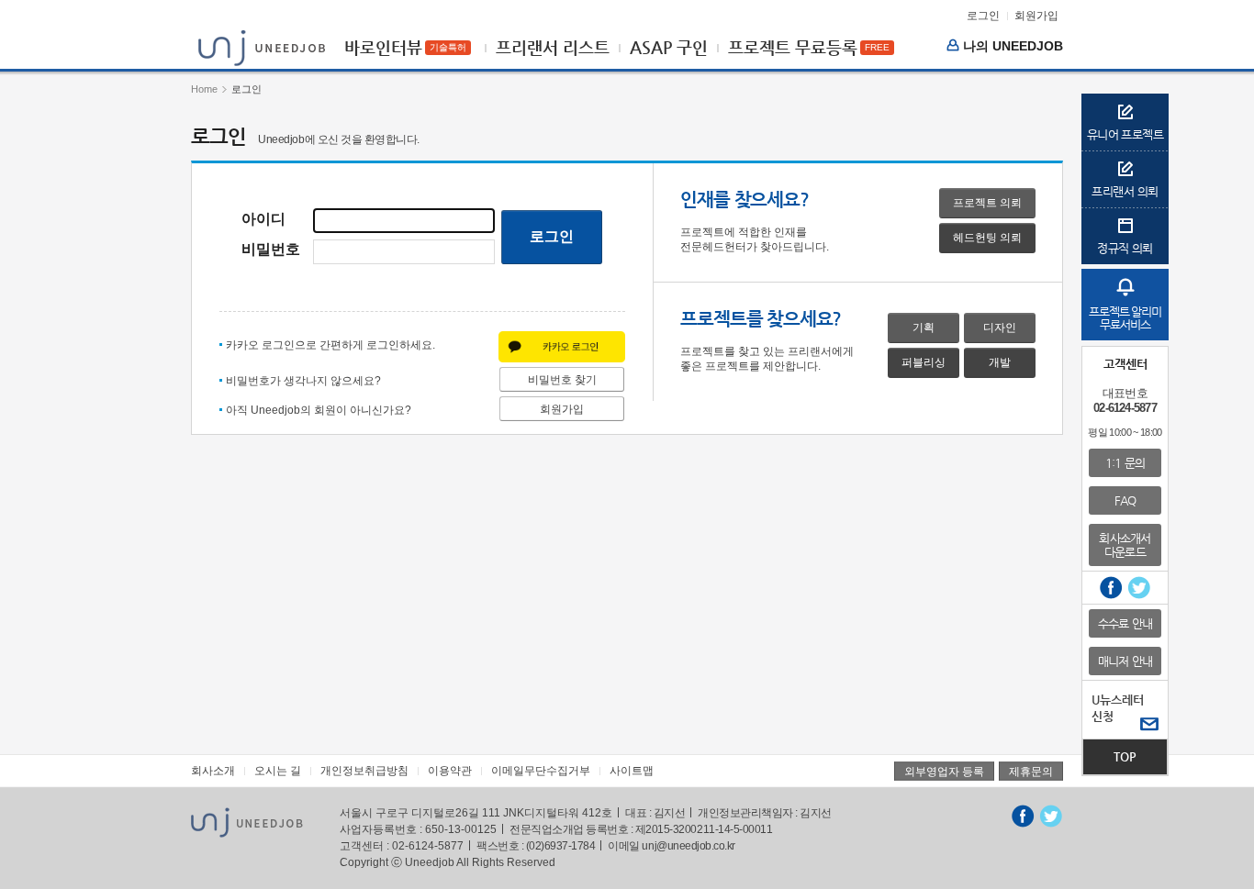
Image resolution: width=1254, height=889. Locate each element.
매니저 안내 (1125, 661)
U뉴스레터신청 (1118, 708)
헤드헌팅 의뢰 (987, 237)
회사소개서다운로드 (1124, 545)
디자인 (999, 327)
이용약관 (450, 770)
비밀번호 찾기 (562, 379)
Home (204, 89)
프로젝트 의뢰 (987, 202)
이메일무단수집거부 (540, 770)
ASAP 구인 (669, 48)
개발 (1000, 362)
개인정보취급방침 (364, 770)
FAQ (1125, 500)
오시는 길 (277, 770)
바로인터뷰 (383, 48)
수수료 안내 (1125, 623)
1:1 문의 (1125, 463)
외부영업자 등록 (944, 771)
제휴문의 (1031, 771)
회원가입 (1036, 15)
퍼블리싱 (923, 362)
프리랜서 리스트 (553, 48)
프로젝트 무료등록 (792, 48)
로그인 (983, 15)
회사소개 (213, 770)
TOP (1125, 756)
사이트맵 (632, 770)
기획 (924, 327)
